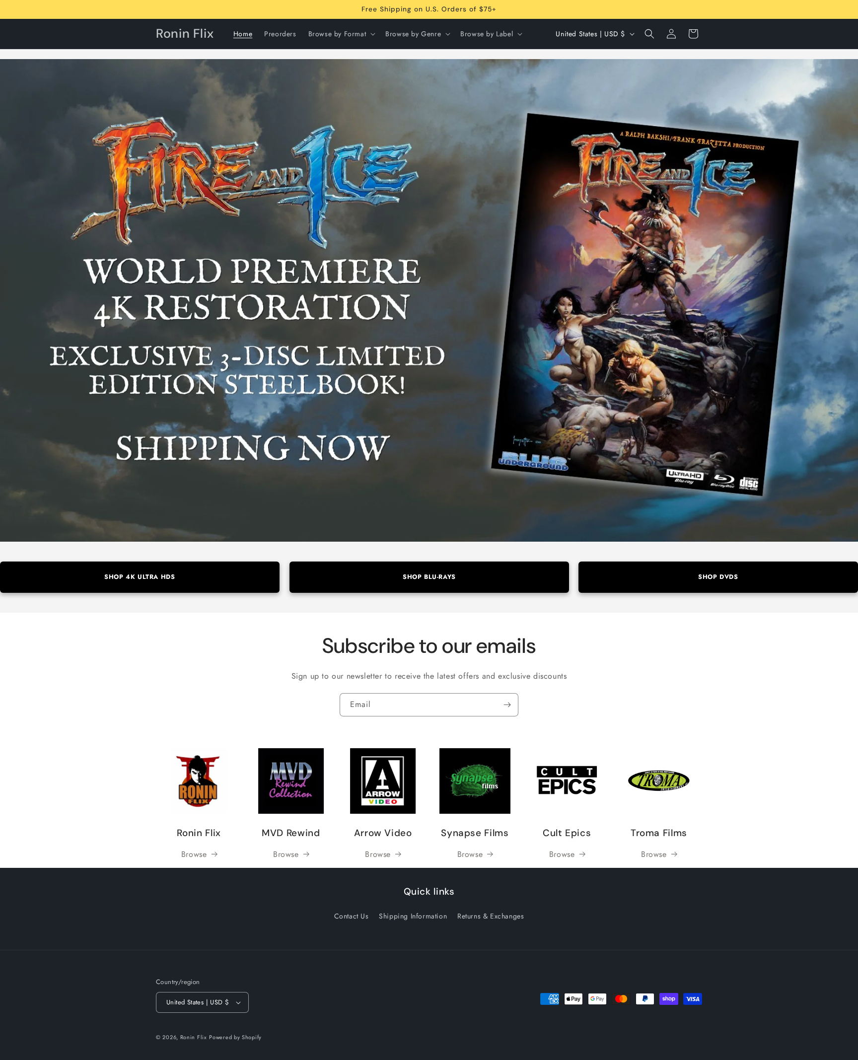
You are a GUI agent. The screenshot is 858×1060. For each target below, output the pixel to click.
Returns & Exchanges (490, 916)
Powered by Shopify (235, 1037)
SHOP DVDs (718, 576)
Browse (194, 854)
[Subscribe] (507, 704)
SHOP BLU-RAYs (429, 576)
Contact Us (351, 916)
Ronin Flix (193, 1037)
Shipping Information (413, 916)
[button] (341, 33)
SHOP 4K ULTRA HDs (139, 576)
